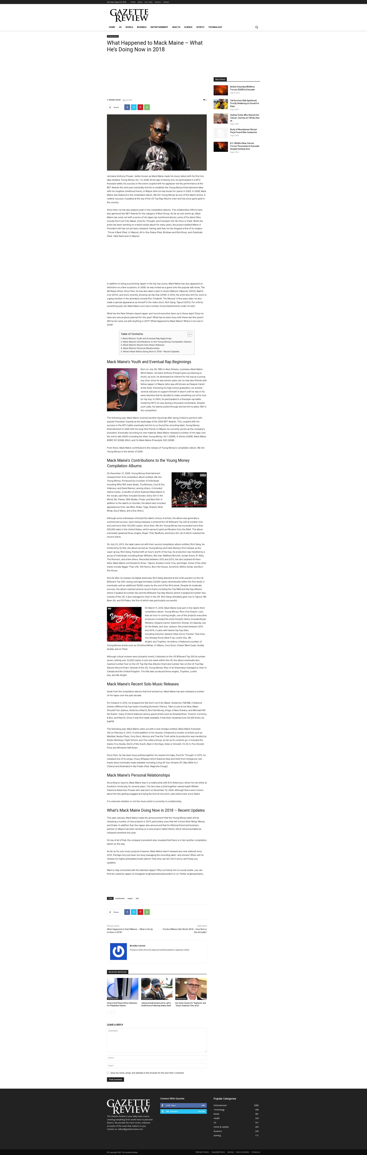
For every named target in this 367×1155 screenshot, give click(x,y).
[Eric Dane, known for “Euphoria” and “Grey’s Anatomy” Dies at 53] (191, 989)
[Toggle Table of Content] (188, 334)
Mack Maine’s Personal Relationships (141, 348)
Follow (201, 1111)
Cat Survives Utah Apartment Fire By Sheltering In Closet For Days (244, 103)
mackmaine (120, 898)
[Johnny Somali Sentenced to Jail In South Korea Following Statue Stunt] (157, 989)
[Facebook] (127, 107)
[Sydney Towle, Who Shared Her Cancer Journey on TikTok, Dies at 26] (221, 119)
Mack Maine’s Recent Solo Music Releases (143, 345)
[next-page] (113, 1012)
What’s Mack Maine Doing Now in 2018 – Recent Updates (151, 351)
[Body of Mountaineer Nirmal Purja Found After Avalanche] (221, 133)
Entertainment (113, 36)
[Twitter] (134, 107)
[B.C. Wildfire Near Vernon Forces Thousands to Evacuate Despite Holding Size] (221, 147)
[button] (256, 27)
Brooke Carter (115, 100)
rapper (130, 898)
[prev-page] (109, 1012)
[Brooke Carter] (118, 951)
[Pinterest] (140, 107)
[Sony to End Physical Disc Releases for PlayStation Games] (122, 989)
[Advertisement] (156, 73)
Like (203, 1105)
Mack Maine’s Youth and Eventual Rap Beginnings (147, 338)
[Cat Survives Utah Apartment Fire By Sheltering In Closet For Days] (221, 104)
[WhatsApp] (147, 107)
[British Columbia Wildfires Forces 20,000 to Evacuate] (221, 90)
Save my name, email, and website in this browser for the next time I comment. (147, 1073)
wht (137, 898)
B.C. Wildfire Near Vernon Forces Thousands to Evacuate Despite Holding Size (244, 146)
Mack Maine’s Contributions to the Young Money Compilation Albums (157, 341)
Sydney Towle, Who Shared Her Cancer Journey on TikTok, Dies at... (245, 118)
